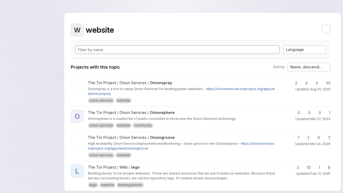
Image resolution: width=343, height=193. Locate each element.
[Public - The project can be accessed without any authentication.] (176, 83)
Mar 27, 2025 (320, 119)
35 (328, 83)
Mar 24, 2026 (320, 144)
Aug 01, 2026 (320, 89)
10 (309, 167)
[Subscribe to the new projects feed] (326, 29)
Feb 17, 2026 (320, 174)
